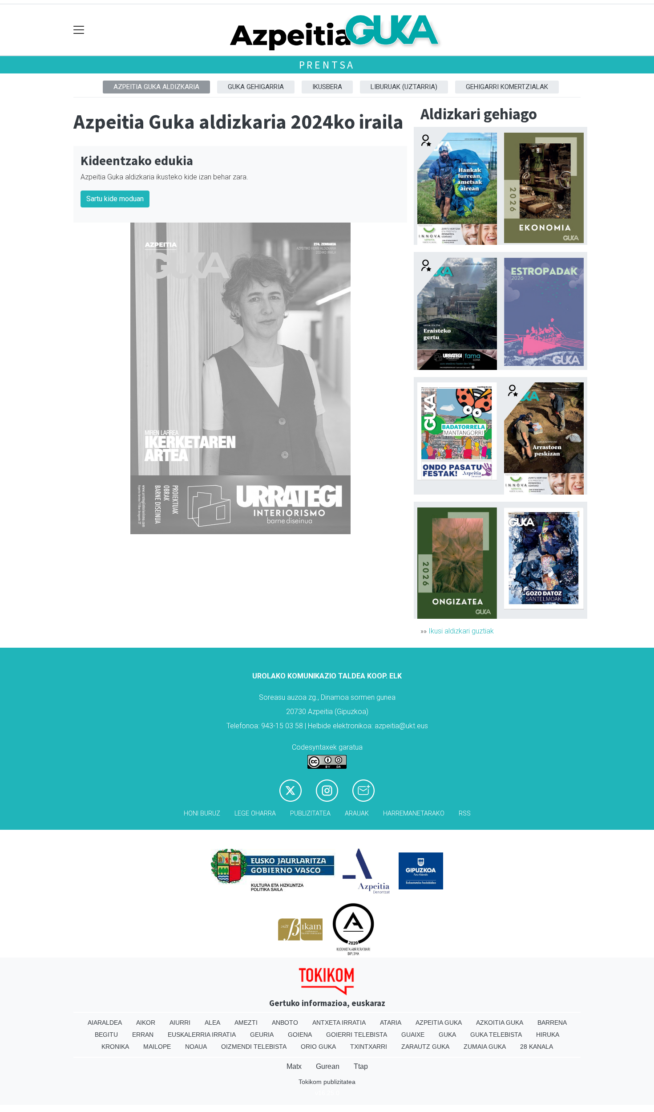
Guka (447, 1034)
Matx (294, 1066)
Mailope (157, 1046)
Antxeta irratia (339, 1022)
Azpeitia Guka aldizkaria (156, 87)
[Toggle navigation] (79, 30)
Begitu (106, 1034)
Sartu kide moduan (115, 199)
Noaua (196, 1046)
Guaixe (412, 1034)
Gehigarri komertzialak (507, 87)
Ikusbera (327, 87)
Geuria (262, 1034)
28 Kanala (536, 1046)
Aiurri (180, 1022)
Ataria (390, 1022)
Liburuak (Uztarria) (404, 87)
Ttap (361, 1066)
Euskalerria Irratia (202, 1034)
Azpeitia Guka (439, 1022)
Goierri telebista (356, 1034)
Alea (212, 1022)
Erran (142, 1034)
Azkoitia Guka (499, 1022)
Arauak (357, 813)
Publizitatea (310, 813)
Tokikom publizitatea (327, 1081)
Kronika (115, 1046)
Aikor (145, 1022)
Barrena (552, 1022)
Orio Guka (318, 1046)
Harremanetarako (413, 813)
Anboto (285, 1022)
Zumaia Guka (485, 1046)
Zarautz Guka (425, 1046)
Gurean (327, 1066)
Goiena (300, 1034)
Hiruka (547, 1034)
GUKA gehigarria (256, 87)
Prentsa (327, 65)
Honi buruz (202, 813)
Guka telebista (496, 1034)
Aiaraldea (105, 1022)
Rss (465, 813)
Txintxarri (368, 1046)
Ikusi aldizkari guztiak (461, 631)
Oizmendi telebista (254, 1046)
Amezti (246, 1022)
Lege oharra (255, 813)
